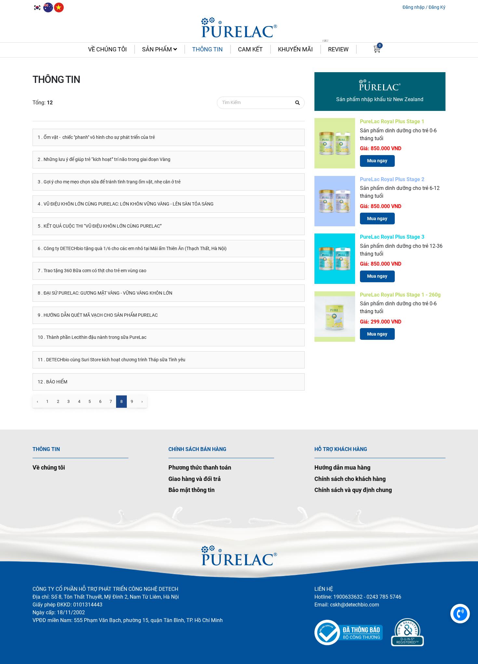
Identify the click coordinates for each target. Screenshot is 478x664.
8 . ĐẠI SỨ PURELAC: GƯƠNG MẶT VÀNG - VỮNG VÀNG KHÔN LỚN (105, 293)
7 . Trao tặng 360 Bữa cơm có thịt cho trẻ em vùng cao (92, 270)
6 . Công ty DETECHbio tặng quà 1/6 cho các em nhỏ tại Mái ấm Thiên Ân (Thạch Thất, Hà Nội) (132, 248)
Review (338, 49)
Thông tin (207, 49)
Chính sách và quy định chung (353, 489)
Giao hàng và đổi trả (194, 478)
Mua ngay (377, 160)
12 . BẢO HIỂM (52, 381)
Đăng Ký (437, 7)
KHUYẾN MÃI (295, 49)
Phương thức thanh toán (199, 467)
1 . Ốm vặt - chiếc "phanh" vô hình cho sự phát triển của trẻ (96, 137)
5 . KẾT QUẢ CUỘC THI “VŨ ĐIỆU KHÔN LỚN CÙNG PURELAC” (100, 226)
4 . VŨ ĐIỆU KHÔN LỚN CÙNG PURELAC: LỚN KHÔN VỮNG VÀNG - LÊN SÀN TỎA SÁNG (126, 203)
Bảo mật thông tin (191, 489)
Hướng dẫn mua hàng (342, 467)
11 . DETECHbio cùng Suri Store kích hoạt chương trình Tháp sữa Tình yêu (111, 359)
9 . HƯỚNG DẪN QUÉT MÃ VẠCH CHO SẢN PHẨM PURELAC (98, 315)
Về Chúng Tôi (107, 49)
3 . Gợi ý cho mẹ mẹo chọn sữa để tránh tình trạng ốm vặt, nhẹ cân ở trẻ (109, 181)
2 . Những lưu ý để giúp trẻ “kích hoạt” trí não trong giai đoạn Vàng (104, 159)
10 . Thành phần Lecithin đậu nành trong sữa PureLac (92, 337)
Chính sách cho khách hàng (350, 478)
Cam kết (250, 49)
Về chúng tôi (49, 467)
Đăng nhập (414, 7)
